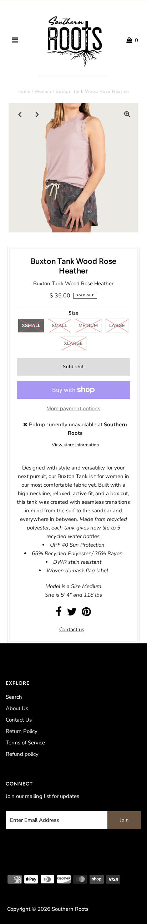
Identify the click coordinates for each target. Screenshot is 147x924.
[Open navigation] (15, 40)
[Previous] (20, 114)
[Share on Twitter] (72, 613)
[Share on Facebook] (59, 613)
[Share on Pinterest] (86, 613)
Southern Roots (70, 909)
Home (23, 91)
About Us (17, 708)
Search (14, 696)
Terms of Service (25, 742)
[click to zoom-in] (127, 114)
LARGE (117, 325)
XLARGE (73, 343)
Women (43, 91)
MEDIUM (88, 325)
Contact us (71, 629)
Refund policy (22, 754)
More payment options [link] (73, 408)
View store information (75, 445)
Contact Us (19, 719)
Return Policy (21, 731)
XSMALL (31, 325)
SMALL (59, 325)
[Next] (37, 114)
